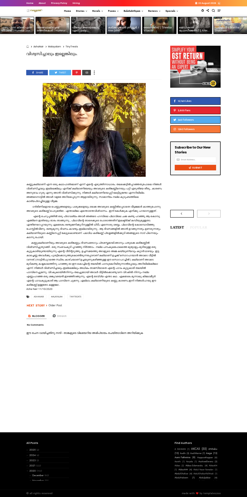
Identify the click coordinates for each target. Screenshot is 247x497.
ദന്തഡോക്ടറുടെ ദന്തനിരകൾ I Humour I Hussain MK (52, 30)
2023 (32, 460)
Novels (96, 11)
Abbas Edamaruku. (194, 465)
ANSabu (212, 448)
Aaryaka (189, 461)
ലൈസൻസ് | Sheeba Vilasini (158, 29)
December (38, 475)
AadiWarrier (196, 453)
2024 (32, 455)
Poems (112, 11)
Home (29, 3)
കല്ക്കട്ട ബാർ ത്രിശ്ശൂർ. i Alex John (123, 29)
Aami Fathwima (182, 457)
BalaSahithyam (132, 11)
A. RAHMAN (180, 449)
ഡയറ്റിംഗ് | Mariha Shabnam (227, 29)
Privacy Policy (59, 3)
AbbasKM (213, 465)
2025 (32, 450)
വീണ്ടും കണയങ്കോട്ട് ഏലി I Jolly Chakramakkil (85, 30)
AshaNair (38, 46)
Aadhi (183, 453)
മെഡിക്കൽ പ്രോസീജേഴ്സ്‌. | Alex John (193, 30)
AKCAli (195, 449)
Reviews (153, 11)
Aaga (209, 453)
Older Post (55, 305)
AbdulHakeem (181, 477)
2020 (33, 471)
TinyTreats (72, 46)
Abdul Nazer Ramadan (203, 469)
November (38, 480)
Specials (170, 11)
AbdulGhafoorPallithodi (203, 473)
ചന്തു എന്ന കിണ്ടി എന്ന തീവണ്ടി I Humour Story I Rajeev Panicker (16, 30)
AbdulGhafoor (181, 473)
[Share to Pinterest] (76, 72)
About (42, 3)
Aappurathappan (205, 457)
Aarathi (178, 461)
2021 (32, 465)
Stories (80, 11)
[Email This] (86, 72)
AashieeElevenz (205, 461)
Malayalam (54, 46)
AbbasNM (183, 469)
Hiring (76, 3)
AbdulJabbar (205, 477)
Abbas (177, 465)
